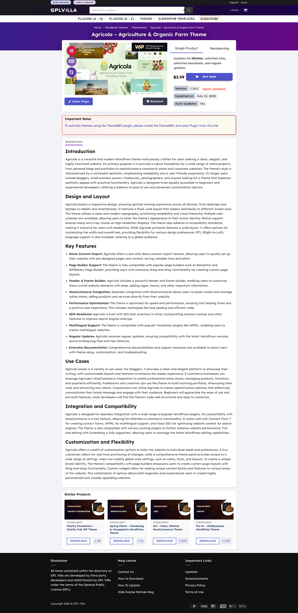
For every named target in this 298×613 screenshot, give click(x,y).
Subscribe (209, 18)
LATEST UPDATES (84, 2)
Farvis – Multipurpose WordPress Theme (210, 527)
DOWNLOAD (78, 540)
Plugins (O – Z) (121, 18)
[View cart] (245, 10)
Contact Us (126, 572)
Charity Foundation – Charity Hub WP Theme (82, 527)
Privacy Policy (195, 585)
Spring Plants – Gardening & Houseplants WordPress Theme (127, 529)
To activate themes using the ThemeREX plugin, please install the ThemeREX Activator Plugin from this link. (142, 125)
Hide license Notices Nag (136, 592)
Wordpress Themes (116, 27)
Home (97, 27)
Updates (191, 572)
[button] (155, 101)
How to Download (130, 578)
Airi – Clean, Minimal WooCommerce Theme (167, 527)
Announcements (196, 578)
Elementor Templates (176, 18)
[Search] (188, 10)
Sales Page (80, 101)
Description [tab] (74, 141)
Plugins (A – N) (90, 18)
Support (234, 2)
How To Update (129, 585)
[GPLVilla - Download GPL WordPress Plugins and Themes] (64, 10)
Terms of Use (194, 592)
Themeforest (139, 27)
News (244, 2)
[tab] (186, 48)
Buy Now (209, 76)
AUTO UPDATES (60, 2)
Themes (146, 18)
